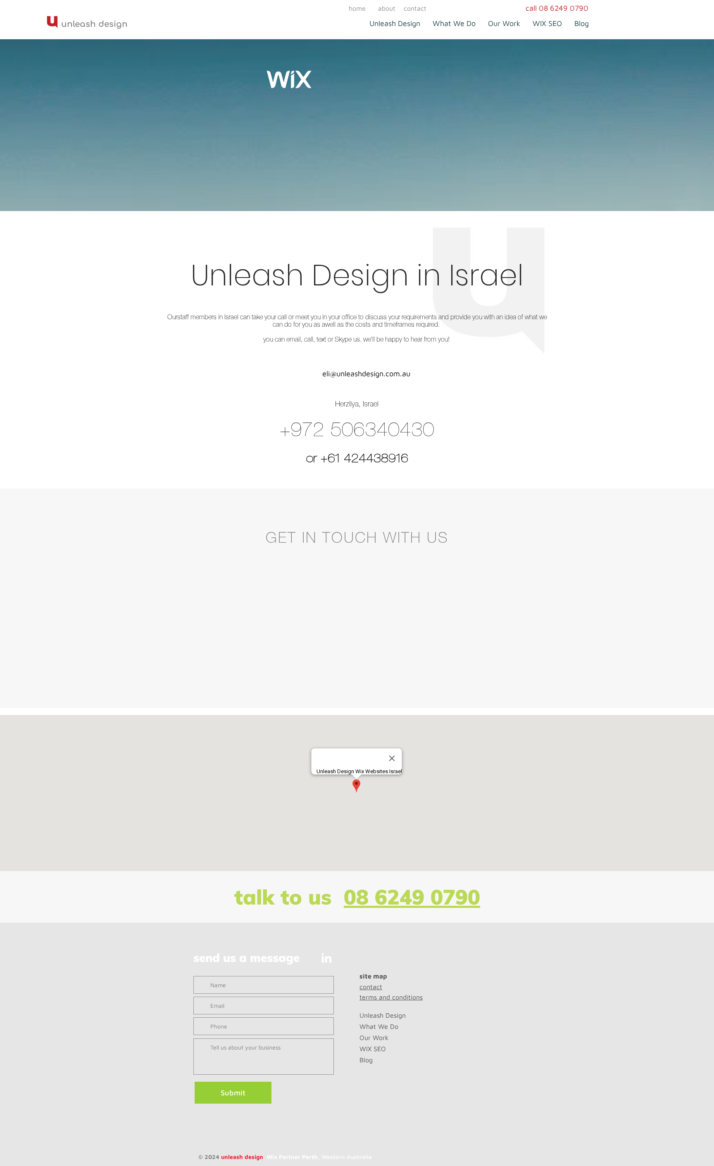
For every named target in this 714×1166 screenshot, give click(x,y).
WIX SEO (372, 1048)
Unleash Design (382, 1015)
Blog (366, 1060)
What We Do (378, 1026)
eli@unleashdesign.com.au (366, 373)
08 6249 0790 (412, 897)
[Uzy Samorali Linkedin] (326, 958)
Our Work (373, 1037)
